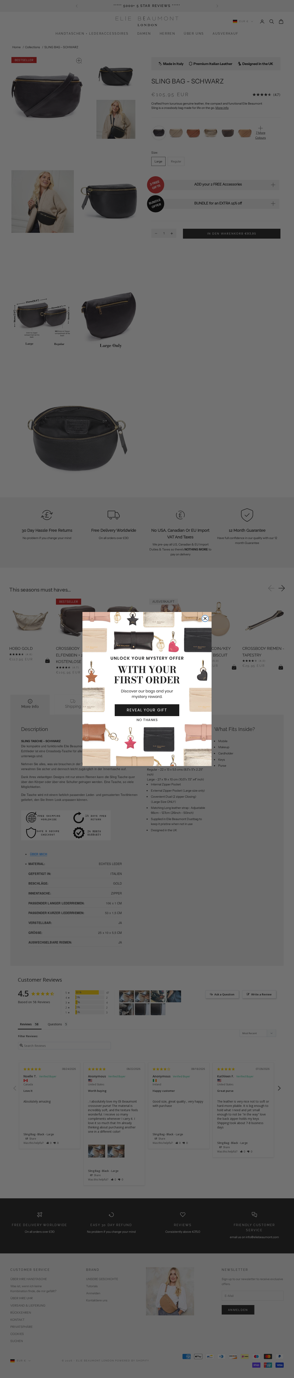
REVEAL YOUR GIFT (147, 710)
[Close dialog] (205, 618)
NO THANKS (147, 719)
